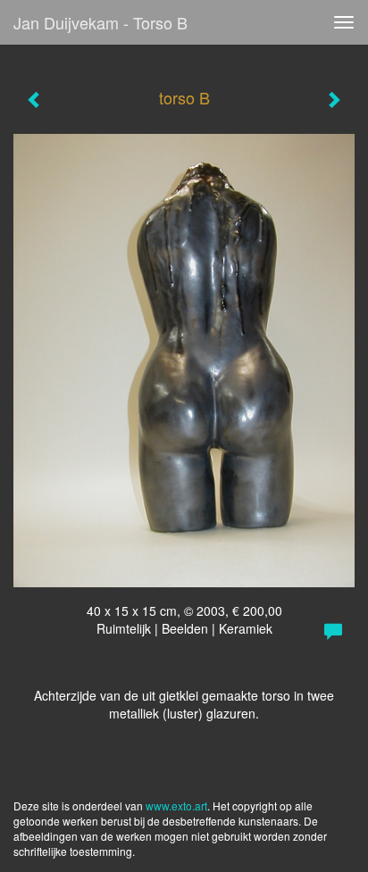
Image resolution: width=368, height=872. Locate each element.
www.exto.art (176, 805)
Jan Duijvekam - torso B (100, 22)
